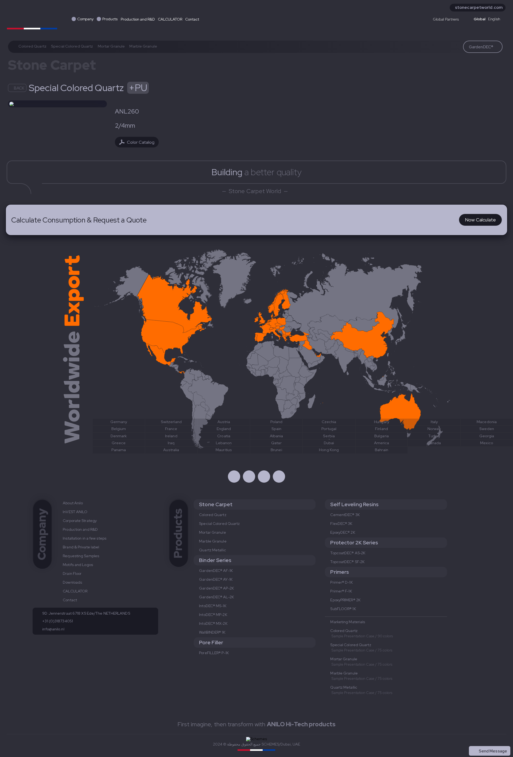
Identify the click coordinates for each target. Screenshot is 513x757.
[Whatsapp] (264, 476)
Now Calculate (480, 220)
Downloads (72, 582)
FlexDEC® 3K (341, 523)
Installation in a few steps (84, 538)
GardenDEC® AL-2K (216, 597)
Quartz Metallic (212, 550)
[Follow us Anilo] (234, 476)
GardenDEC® (481, 47)
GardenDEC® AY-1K (215, 579)
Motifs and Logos (78, 564)
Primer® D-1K (341, 582)
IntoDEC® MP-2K (213, 614)
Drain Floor (72, 573)
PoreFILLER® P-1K (214, 652)
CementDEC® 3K (344, 514)
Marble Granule (143, 46)
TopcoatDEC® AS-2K (347, 553)
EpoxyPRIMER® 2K (345, 600)
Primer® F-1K (341, 591)
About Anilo (73, 503)
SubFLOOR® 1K (343, 608)
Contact (192, 19)
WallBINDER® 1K (212, 632)
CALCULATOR (170, 19)
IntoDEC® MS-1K (212, 605)
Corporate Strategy (80, 520)
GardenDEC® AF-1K (216, 570)
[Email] (279, 476)
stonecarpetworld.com (479, 7)
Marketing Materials (347, 621)
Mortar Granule (111, 46)
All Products (495, 739)
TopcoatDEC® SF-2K (347, 561)
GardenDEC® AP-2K (216, 588)
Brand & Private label (81, 547)
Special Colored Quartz (72, 46)
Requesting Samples (81, 555)
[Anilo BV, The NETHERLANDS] (32, 18)
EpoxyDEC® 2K (342, 532)
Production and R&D (138, 19)
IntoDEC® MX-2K (213, 623)
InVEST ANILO (75, 511)
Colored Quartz (32, 46)
